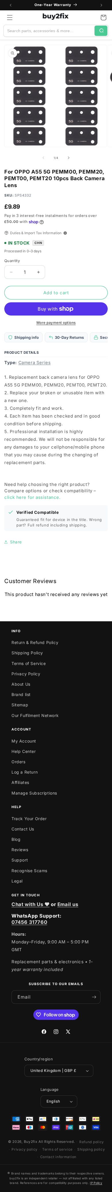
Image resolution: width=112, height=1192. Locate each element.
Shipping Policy (27, 652)
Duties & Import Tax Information (35, 233)
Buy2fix (31, 1141)
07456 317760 (29, 922)
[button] (9, 17)
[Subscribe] (94, 997)
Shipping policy (91, 1149)
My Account (23, 741)
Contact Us (22, 828)
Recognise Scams (29, 870)
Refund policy (91, 1142)
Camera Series (34, 362)
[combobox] (49, 30)
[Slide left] (43, 157)
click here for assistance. (32, 497)
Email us (67, 904)
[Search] (100, 31)
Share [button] (16, 541)
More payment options (56, 322)
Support (19, 860)
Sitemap (19, 704)
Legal (17, 880)
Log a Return (24, 772)
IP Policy (96, 1183)
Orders (18, 761)
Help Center (23, 751)
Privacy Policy (25, 673)
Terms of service (57, 1149)
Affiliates (20, 782)
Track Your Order (29, 818)
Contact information (58, 1157)
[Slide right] (68, 157)
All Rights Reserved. (56, 1141)
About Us (20, 684)
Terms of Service (28, 663)
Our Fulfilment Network (35, 715)
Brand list (21, 694)
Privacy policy (24, 1149)
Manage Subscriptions (34, 793)
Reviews (19, 849)
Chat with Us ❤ (30, 904)
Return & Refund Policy (34, 642)
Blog (15, 839)
